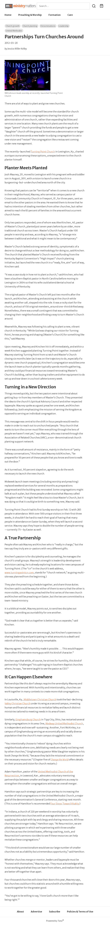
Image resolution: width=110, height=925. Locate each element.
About (20, 911)
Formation (55, 14)
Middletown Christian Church (40, 699)
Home (8, 14)
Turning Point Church (43, 151)
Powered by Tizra (55, 920)
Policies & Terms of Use (80, 911)
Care (70, 14)
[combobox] (63, 6)
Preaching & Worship (30, 14)
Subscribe (54, 911)
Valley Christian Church (18, 703)
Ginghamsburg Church (28, 719)
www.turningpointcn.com (19, 572)
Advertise (36, 911)
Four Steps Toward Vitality (64, 803)
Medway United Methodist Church (64, 723)
